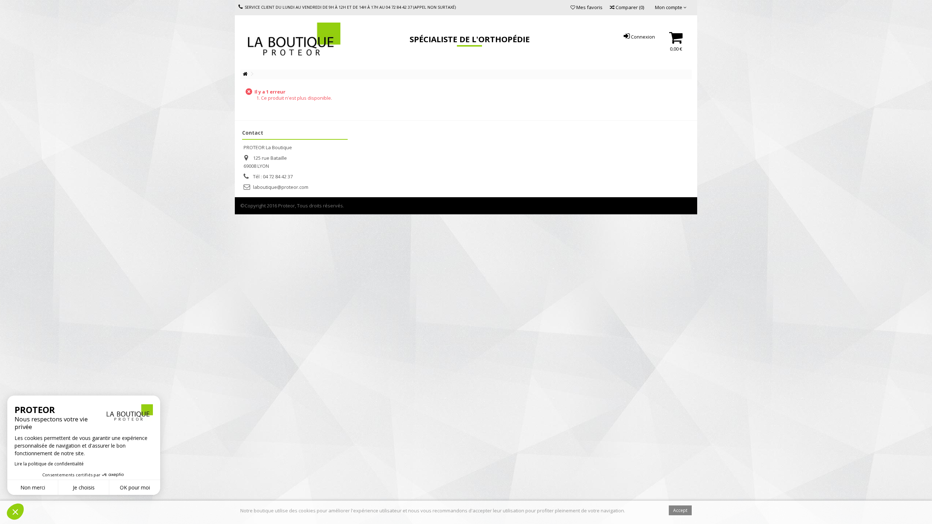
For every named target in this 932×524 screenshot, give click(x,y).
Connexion (642, 36)
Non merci (32, 487)
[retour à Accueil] (245, 74)
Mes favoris (589, 7)
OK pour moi (135, 487)
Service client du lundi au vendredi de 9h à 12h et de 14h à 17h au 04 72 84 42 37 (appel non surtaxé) (350, 7)
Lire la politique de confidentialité (49, 464)
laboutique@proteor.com (280, 187)
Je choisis (84, 487)
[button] (15, 511)
